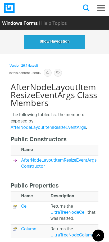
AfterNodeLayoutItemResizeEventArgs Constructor (59, 163)
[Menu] (101, 8)
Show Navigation (55, 42)
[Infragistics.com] (30, 8)
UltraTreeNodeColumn (72, 235)
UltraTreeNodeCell (69, 212)
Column (28, 229)
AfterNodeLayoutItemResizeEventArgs (48, 128)
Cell (25, 206)
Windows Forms (20, 23)
